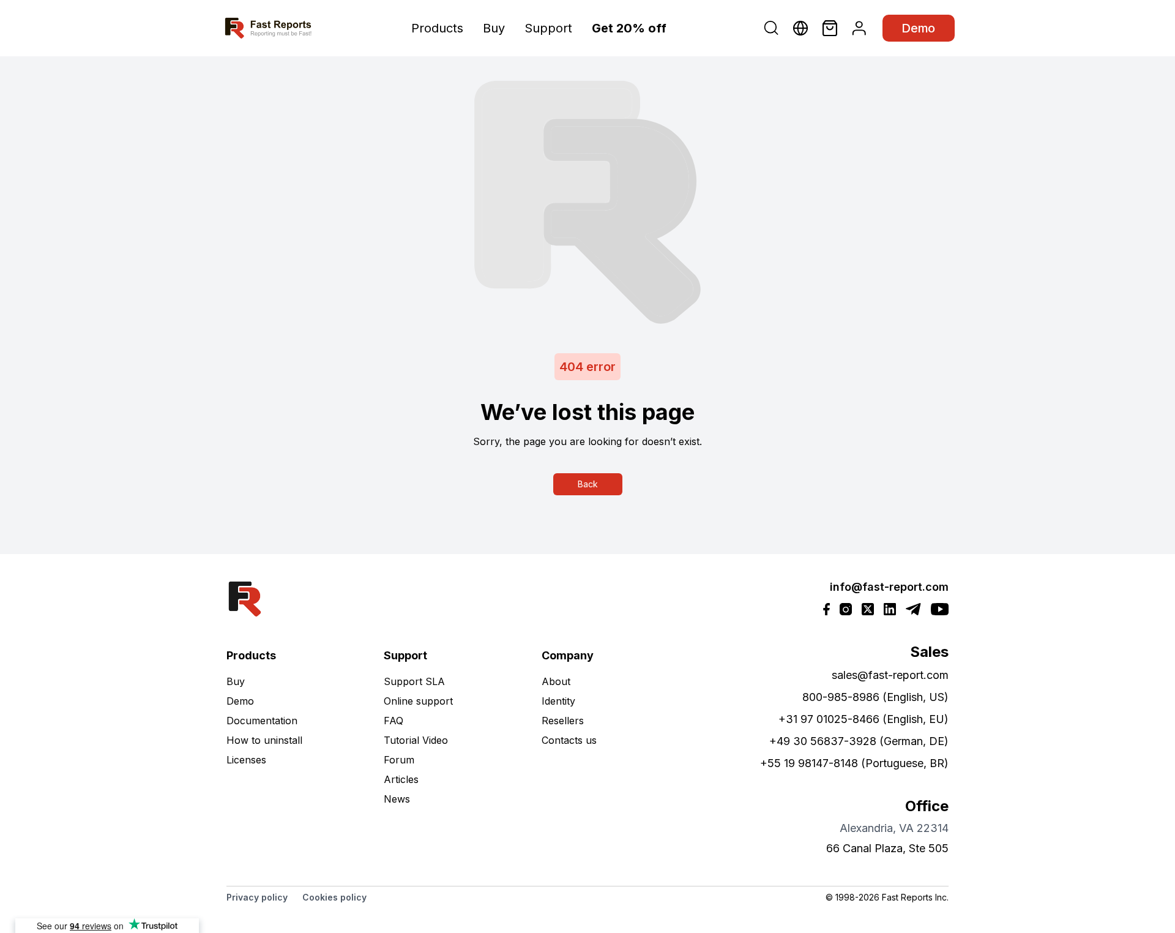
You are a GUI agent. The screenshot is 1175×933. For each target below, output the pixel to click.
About (556, 681)
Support (548, 28)
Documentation (261, 720)
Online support (418, 701)
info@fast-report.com (889, 586)
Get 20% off (629, 28)
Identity (558, 701)
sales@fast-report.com (890, 675)
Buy (494, 28)
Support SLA (414, 681)
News (397, 799)
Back (588, 484)
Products (437, 28)
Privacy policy (257, 897)
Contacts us (569, 740)
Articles (401, 779)
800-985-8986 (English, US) (875, 697)
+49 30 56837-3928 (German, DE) (859, 741)
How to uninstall (264, 740)
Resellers (563, 720)
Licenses (246, 760)
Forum (399, 760)
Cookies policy (334, 897)
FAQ (393, 720)
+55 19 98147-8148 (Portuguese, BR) (854, 763)
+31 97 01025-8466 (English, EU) (863, 719)
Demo (918, 28)
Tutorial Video (416, 740)
